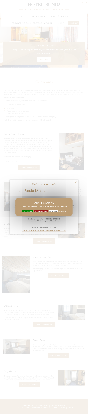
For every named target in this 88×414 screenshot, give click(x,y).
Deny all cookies (41, 211)
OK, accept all (28, 211)
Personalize (53, 211)
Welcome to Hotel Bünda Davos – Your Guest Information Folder (44, 231)
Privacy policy (62, 211)
